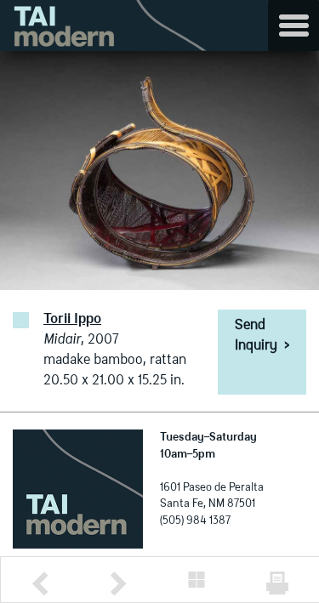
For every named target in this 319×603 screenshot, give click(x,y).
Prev (39, 584)
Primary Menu (293, 25)
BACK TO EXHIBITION (196, 580)
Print (277, 583)
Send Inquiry (262, 336)
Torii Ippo (72, 320)
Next (118, 584)
